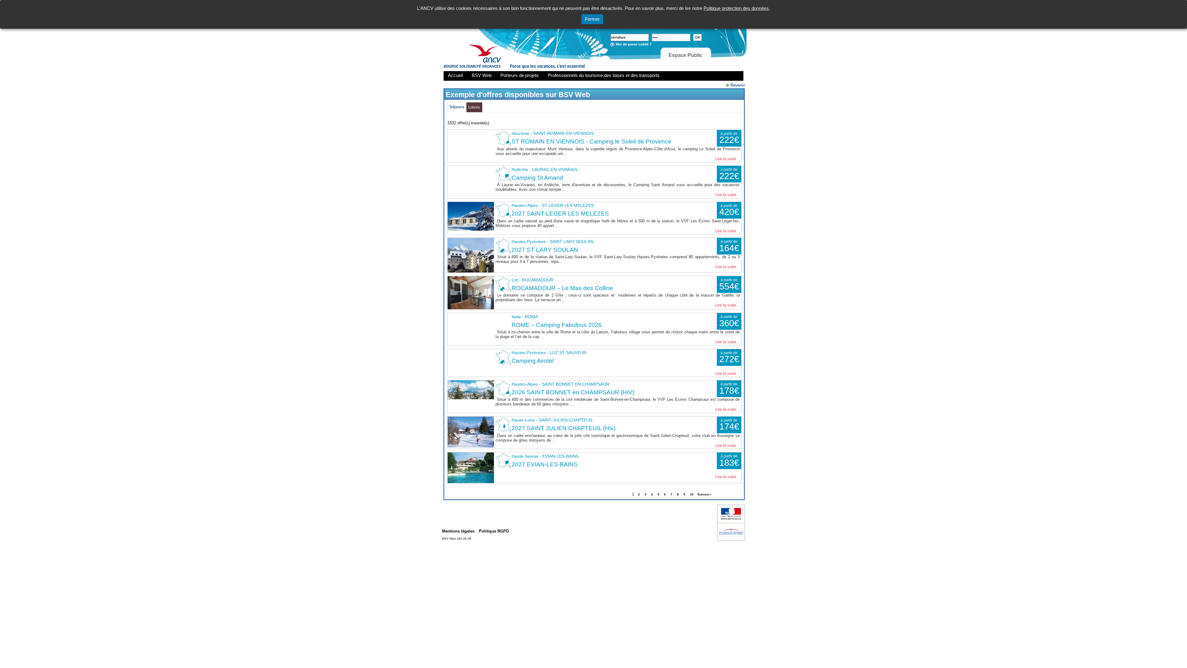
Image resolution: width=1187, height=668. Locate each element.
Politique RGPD (494, 531)
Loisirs (474, 107)
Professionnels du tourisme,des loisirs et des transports (604, 75)
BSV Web (481, 75)
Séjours (456, 107)
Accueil (455, 75)
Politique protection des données (736, 8)
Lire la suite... (727, 158)
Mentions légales (458, 531)
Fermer (592, 19)
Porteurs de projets (519, 75)
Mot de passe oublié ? (634, 44)
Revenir (737, 85)
